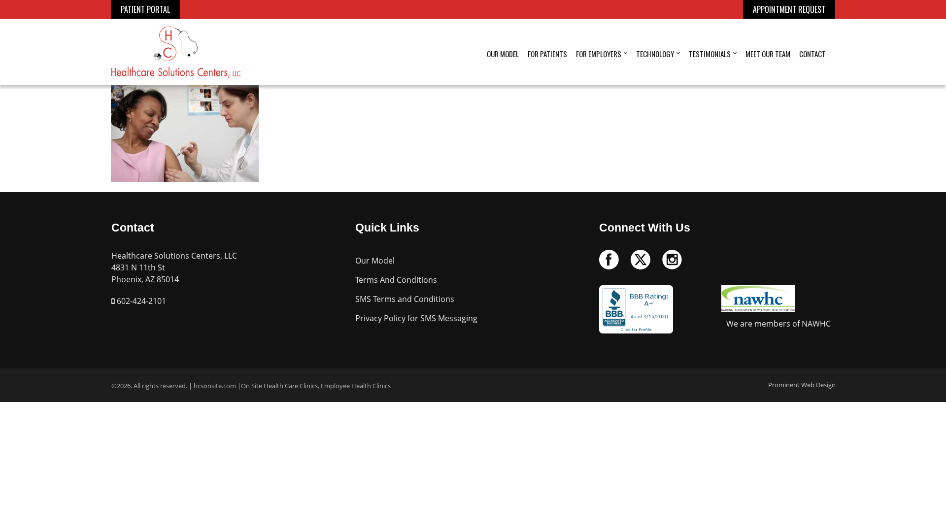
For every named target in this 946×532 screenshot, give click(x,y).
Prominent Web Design (802, 384)
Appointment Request (789, 9)
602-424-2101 (140, 301)
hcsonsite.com (215, 385)
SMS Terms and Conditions (404, 299)
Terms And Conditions (396, 279)
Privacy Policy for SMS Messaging (416, 318)
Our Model (375, 260)
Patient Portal (145, 9)
